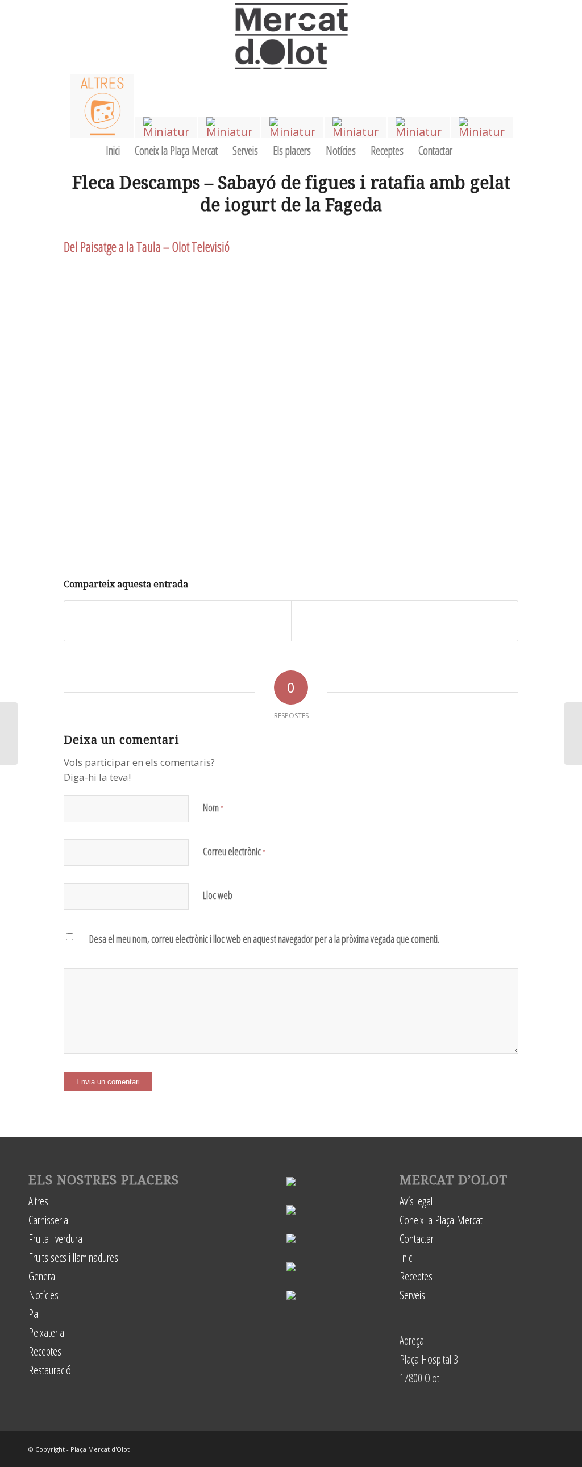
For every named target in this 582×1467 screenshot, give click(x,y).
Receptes (44, 1351)
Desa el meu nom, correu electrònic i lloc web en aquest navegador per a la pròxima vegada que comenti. (264, 939)
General (42, 1276)
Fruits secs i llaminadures (73, 1257)
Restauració (49, 1370)
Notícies (43, 1295)
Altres (38, 1201)
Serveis (412, 1295)
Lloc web (217, 895)
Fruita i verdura (55, 1238)
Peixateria (46, 1332)
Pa (33, 1313)
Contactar (417, 1238)
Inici (407, 1257)
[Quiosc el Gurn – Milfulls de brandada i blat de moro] (573, 733)
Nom (213, 807)
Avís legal (416, 1201)
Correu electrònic (234, 851)
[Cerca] (472, 150)
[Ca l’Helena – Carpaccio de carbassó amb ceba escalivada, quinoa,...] (9, 733)
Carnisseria (48, 1220)
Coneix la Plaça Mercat (441, 1220)
